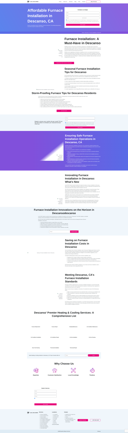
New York (55, 423)
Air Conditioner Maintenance (45, 419)
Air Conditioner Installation (45, 420)
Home (60, 1)
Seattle (54, 420)
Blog (75, 1)
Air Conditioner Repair (44, 421)
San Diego (55, 418)
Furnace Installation (43, 414)
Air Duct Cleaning (43, 424)
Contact (83, 1)
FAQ (79, 1)
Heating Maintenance (44, 418)
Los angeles (55, 414)
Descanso (86, 32)
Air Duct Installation (43, 423)
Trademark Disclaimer (69, 418)
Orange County (56, 415)
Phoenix (54, 421)
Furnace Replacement (44, 415)
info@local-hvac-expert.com (70, 414)
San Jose (55, 419)
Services (70, 1)
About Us (65, 1)
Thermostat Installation (44, 426)
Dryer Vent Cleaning (43, 425)
